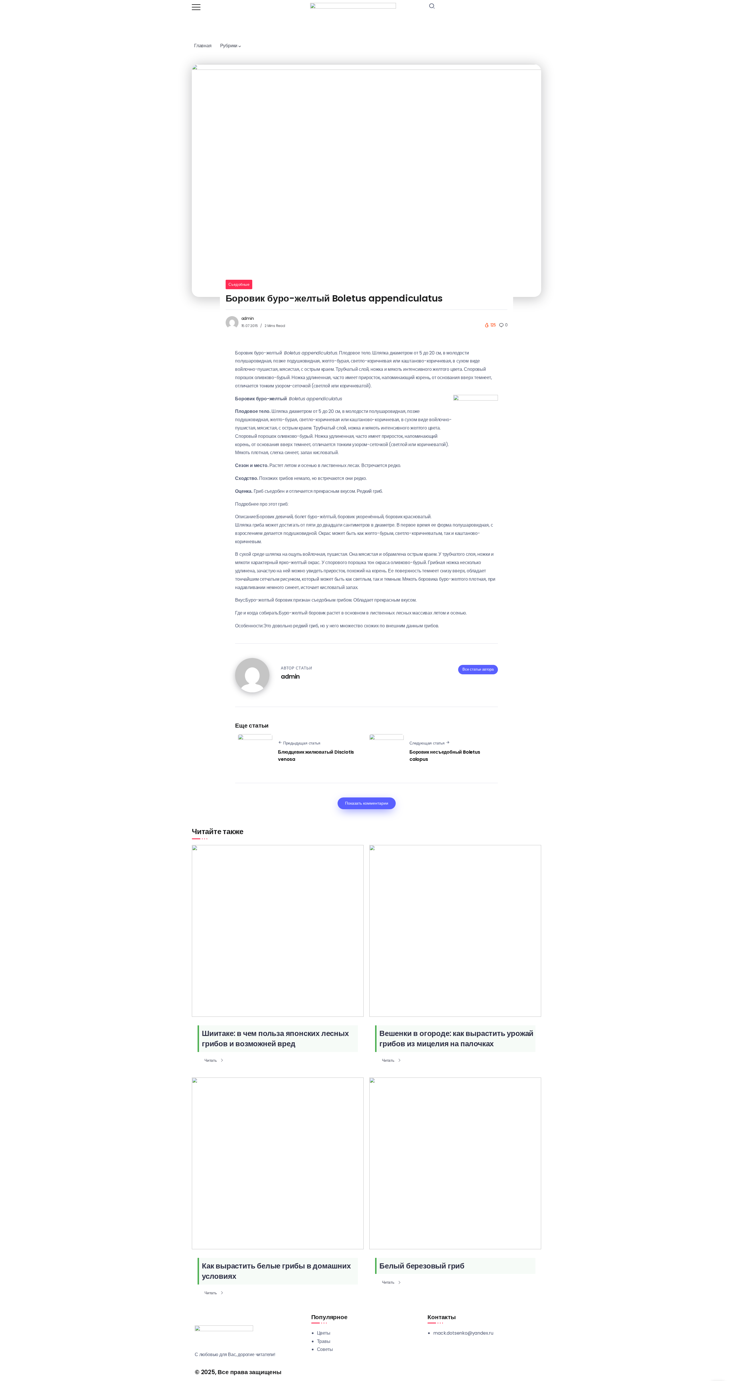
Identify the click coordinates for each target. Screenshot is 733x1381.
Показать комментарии (366, 803)
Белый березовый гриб (421, 1266)
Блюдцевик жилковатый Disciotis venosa (316, 756)
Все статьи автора (478, 669)
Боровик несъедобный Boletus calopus (444, 756)
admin (247, 318)
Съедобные (239, 284)
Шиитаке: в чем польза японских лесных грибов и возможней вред (275, 1038)
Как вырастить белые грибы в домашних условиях (276, 1271)
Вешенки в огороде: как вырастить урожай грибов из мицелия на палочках (456, 1038)
